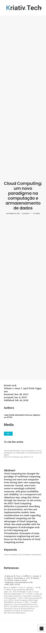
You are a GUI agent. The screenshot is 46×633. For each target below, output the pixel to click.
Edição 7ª (27, 213)
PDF (8, 433)
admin (37, 213)
